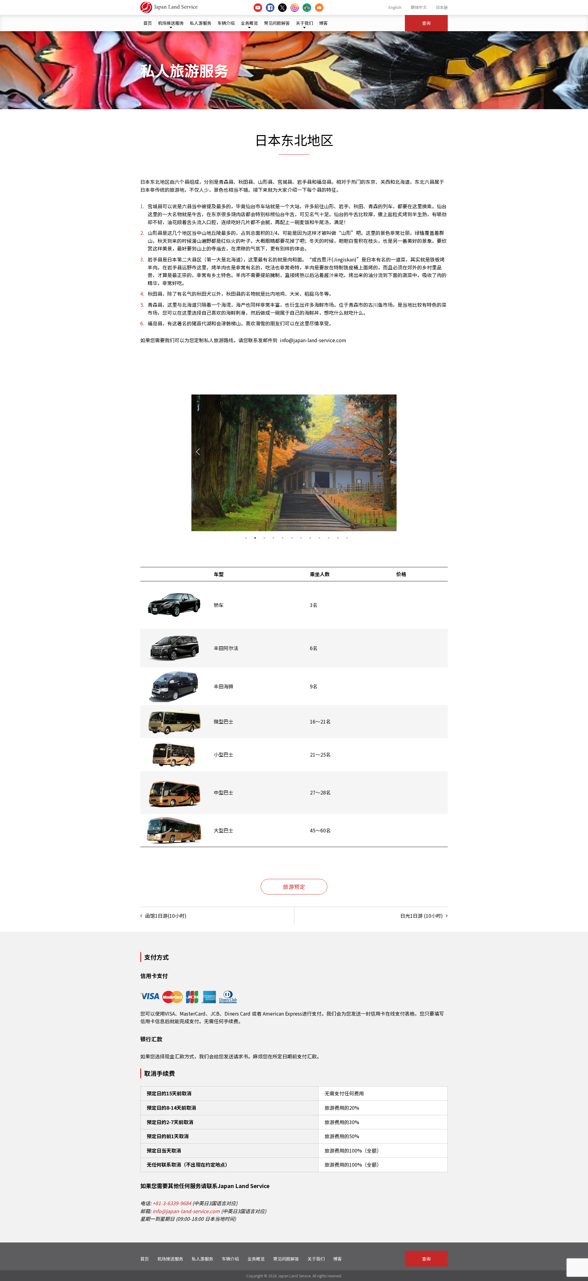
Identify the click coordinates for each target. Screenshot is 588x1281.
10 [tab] (329, 538)
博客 (323, 23)
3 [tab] (264, 538)
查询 (426, 23)
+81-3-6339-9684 (172, 1203)
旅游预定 (294, 886)
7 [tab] (301, 538)
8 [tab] (310, 538)
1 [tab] (246, 538)
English (395, 7)
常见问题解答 (277, 23)
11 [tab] (338, 538)
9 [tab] (319, 538)
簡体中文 (419, 7)
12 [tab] (347, 538)
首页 (147, 23)
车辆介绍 (226, 23)
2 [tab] (255, 538)
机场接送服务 (171, 23)
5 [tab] (283, 538)
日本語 (442, 7)
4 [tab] (273, 538)
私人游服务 (200, 23)
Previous (199, 451)
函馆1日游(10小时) (166, 915)
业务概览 (249, 23)
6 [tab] (292, 538)
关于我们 (304, 23)
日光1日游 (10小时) (421, 915)
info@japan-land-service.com (186, 1211)
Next (388, 451)
